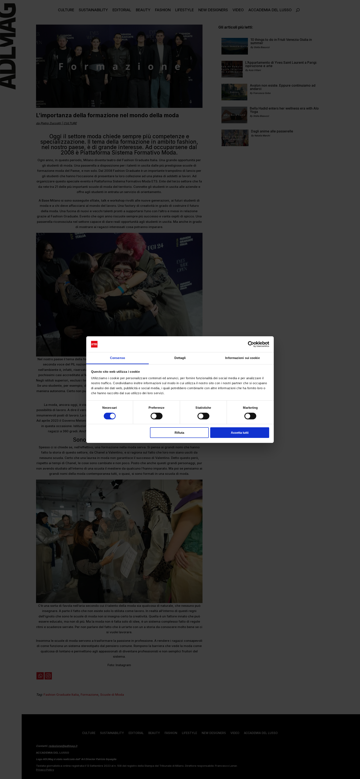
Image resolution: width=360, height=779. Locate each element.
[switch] (156, 416)
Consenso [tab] (117, 358)
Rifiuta (179, 432)
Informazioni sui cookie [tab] (242, 358)
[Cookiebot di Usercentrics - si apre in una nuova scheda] (251, 344)
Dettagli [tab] (180, 358)
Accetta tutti (240, 432)
